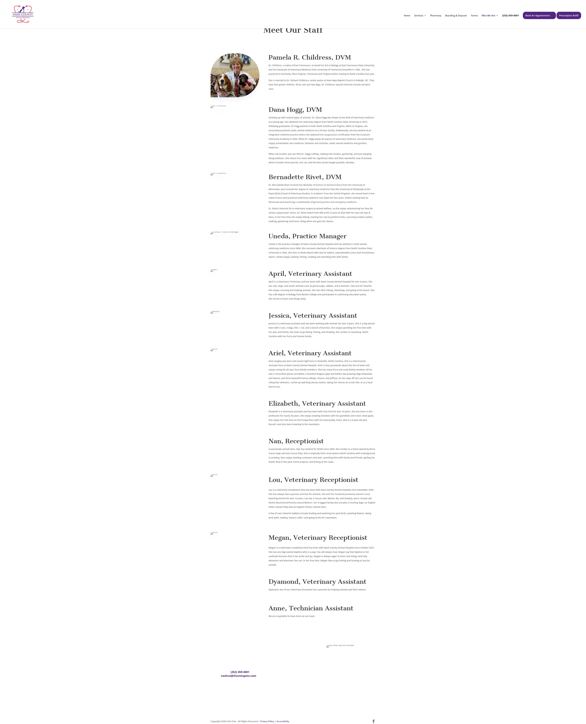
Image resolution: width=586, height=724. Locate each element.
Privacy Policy (267, 721)
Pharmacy (435, 15)
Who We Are (488, 15)
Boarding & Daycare (456, 15)
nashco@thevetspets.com (238, 676)
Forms (474, 15)
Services (418, 15)
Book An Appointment (537, 15)
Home (407, 15)
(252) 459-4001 (240, 672)
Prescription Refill (569, 15)
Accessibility (283, 721)
